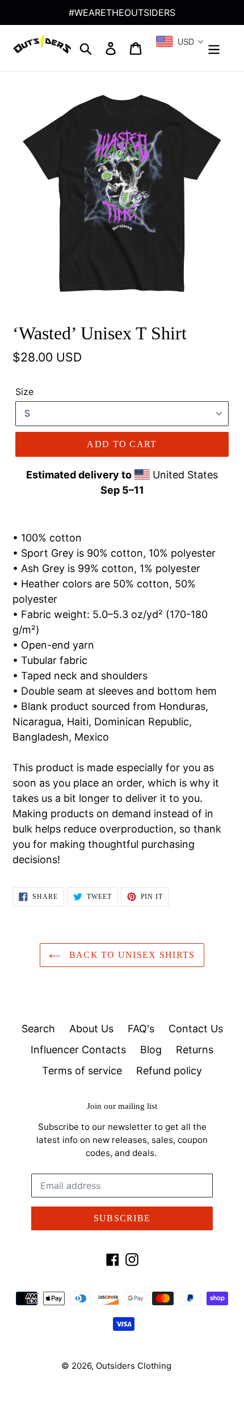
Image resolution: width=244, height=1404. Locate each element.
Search (38, 1029)
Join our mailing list (122, 1106)
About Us (91, 1029)
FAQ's (141, 1029)
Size (24, 391)
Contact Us (196, 1029)
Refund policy (169, 1071)
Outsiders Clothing (133, 1365)
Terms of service (82, 1071)
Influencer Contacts (78, 1050)
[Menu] (213, 48)
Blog (151, 1050)
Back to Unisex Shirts (130, 955)
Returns (194, 1050)
